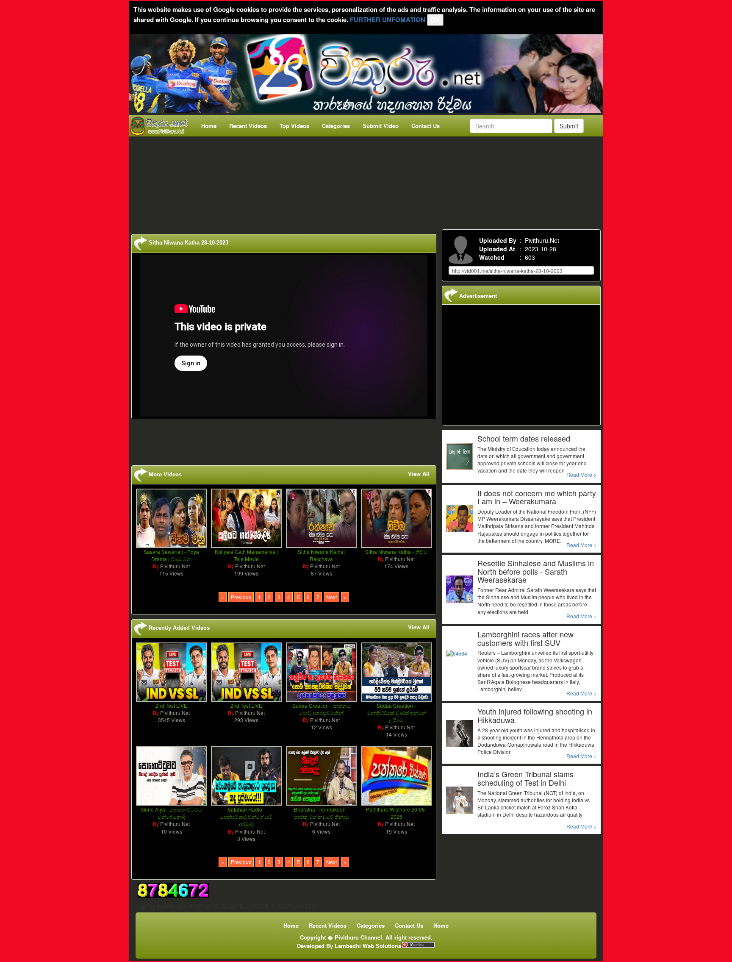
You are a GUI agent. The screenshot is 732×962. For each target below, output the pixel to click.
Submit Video (381, 126)
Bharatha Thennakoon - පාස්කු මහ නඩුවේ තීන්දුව (321, 813)
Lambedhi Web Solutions (368, 946)
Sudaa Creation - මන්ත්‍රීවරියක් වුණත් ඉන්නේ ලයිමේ (396, 712)
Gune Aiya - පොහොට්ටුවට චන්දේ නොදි (171, 813)
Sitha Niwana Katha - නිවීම (396, 551)
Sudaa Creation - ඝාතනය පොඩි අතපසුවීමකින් (321, 709)
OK (435, 19)
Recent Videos (248, 126)
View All (419, 474)
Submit (569, 126)
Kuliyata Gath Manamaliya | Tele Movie (246, 555)
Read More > (581, 474)
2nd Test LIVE (171, 705)
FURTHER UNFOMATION (387, 19)
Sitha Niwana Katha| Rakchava (321, 555)
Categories (336, 126)
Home (208, 126)
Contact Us (425, 126)
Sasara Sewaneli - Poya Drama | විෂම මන (171, 555)
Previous (241, 597)
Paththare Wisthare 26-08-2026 (396, 813)
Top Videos (294, 126)
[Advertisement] (369, 181)
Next (331, 597)
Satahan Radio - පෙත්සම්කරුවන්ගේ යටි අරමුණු (246, 816)
